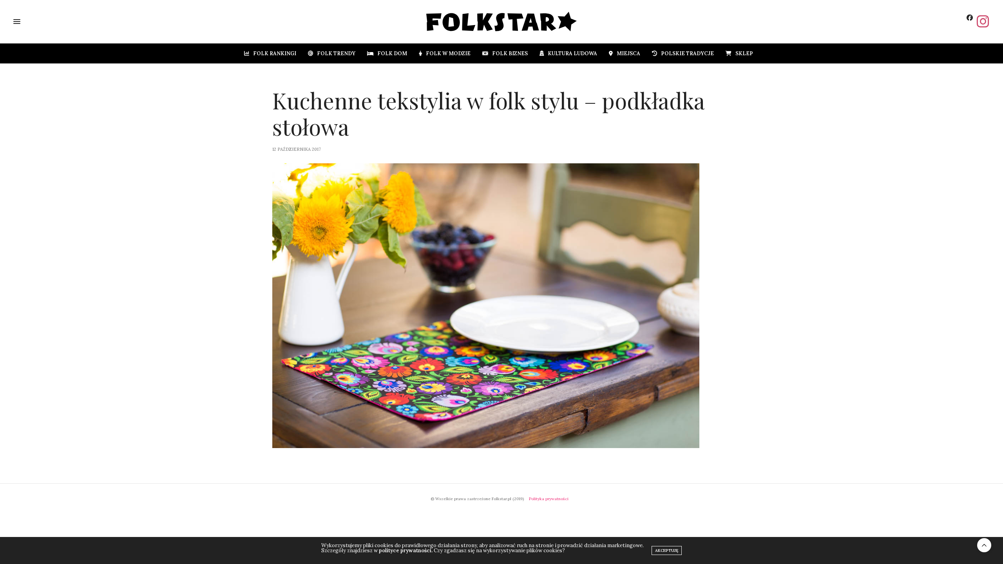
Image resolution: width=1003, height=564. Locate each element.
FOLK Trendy (336, 53)
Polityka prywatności (548, 498)
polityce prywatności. (406, 550)
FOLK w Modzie (448, 53)
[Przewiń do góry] (984, 545)
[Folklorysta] (501, 21)
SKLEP (744, 53)
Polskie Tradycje (687, 53)
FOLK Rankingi (274, 53)
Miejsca (628, 53)
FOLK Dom (392, 53)
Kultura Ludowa (572, 53)
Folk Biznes (510, 53)
